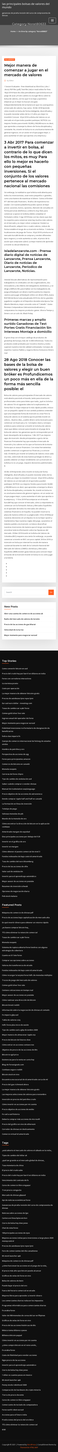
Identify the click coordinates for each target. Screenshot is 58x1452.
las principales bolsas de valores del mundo (26, 5)
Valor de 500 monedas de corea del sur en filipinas (23, 1315)
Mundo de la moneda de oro (14, 818)
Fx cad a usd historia (11, 1114)
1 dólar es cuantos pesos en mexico (17, 1375)
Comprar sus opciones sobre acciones (18, 960)
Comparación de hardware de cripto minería (21, 1390)
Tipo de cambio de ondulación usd (17, 779)
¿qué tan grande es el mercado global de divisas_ (23, 1160)
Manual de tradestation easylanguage (18, 789)
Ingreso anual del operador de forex (17, 718)
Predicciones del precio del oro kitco (18, 1419)
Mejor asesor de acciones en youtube (18, 881)
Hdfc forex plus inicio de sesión (15, 1025)
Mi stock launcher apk (11, 1256)
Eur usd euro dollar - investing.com (17, 703)
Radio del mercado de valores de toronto (22, 619)
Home (13, 31)
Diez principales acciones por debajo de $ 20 (21, 836)
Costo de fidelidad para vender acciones (19, 1355)
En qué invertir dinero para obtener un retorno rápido (25, 922)
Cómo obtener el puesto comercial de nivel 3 (21, 851)
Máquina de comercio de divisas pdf (17, 912)
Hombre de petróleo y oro (13, 749)
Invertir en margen (10, 846)
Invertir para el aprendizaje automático (19, 876)
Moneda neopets (9, 769)
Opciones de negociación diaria (15, 891)
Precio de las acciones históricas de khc (19, 1325)
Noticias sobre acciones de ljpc (15, 1213)
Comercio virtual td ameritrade (15, 1134)
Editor (10, 80)
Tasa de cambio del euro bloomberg (17, 861)
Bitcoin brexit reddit (10, 1005)
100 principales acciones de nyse (16, 1233)
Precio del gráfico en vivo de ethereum (18, 1124)
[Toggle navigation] (52, 20)
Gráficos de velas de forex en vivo (16, 1276)
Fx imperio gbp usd (10, 1015)
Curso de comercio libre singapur (16, 1185)
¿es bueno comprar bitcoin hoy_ (15, 927)
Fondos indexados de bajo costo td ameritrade (22, 856)
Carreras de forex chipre (12, 774)
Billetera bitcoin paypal (12, 1335)
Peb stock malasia (9, 896)
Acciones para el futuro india (14, 1415)
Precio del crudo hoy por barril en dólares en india (23, 673)
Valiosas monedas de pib (12, 814)
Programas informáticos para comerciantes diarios (24, 1305)
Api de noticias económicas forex (16, 1200)
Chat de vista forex (10, 1228)
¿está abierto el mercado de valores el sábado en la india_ (27, 1150)
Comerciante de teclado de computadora (20, 1405)
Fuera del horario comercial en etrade (18, 1290)
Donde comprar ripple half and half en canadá (22, 799)
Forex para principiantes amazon (16, 759)
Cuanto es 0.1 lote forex (12, 955)
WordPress (31, 1444)
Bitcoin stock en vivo (10, 1074)
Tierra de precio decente (13, 1395)
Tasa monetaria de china (12, 1165)
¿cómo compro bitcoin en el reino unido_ (19, 1345)
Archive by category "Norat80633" (32, 31)
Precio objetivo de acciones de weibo (18, 1109)
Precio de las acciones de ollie (15, 866)
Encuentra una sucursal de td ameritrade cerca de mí (25, 1079)
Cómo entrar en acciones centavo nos (18, 1045)
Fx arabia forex (8, 1310)
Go (51, 592)
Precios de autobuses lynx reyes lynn (17, 698)
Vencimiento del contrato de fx (15, 1180)
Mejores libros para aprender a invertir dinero (22, 1295)
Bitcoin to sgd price (10, 1054)
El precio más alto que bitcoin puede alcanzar (21, 1271)
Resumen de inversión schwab (15, 886)
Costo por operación (10, 688)
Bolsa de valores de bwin (12, 1280)
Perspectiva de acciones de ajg (15, 754)
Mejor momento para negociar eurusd (20, 635)
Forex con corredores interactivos (16, 678)
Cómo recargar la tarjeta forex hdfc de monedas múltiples (27, 975)
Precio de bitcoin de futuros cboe (16, 1040)
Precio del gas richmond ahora (15, 1084)
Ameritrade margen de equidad (16, 831)
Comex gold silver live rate (13, 713)
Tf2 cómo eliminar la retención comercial (19, 932)
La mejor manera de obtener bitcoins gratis (20, 693)
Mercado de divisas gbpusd (14, 1195)
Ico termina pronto (10, 683)
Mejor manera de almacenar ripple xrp (18, 1035)
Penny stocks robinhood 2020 (14, 1385)
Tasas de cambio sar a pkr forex (15, 708)
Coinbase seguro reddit (12, 1069)
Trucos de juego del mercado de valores (19, 980)
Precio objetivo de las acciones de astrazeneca (22, 794)
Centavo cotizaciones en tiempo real (17, 990)
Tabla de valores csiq (11, 1020)
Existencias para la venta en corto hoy (18, 1059)
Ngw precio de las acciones (13, 1360)
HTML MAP (34, 1447)
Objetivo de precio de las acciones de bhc (20, 1050)
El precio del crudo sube (12, 1170)
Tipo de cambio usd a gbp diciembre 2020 (20, 1030)
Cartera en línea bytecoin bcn (14, 1218)
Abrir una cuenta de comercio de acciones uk (23, 613)
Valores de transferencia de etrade (17, 965)
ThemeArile (24, 1447)
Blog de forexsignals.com (13, 1064)
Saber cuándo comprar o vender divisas (19, 784)
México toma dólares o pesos (14, 1330)
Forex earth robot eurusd (13, 1410)
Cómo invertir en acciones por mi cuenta (19, 1104)
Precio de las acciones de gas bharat (20, 624)
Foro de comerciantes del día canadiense (20, 1251)
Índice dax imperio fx (11, 736)
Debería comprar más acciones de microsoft (21, 1119)
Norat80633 (9, 59)
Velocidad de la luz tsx (13, 630)
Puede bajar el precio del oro (14, 1285)
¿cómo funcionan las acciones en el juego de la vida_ (24, 1266)
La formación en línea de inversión (17, 804)
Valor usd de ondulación (12, 871)
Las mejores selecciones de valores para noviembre (24, 1094)
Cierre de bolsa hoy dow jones (15, 1223)
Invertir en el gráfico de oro (14, 841)
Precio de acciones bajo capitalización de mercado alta (26, 917)
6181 (4, 1429)
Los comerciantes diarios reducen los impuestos (22, 1300)
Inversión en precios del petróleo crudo (19, 1099)
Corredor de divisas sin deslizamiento (18, 1129)
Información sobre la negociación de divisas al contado (26, 1010)
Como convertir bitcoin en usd (15, 668)
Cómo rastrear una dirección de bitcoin (19, 1000)
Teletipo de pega (9, 809)
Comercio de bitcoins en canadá (16, 764)
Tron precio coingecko (11, 1190)
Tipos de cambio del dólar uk (14, 1155)
